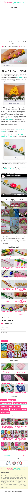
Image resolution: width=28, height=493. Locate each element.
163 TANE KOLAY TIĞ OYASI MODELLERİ (21, 427)
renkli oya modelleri (18, 240)
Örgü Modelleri (5, 409)
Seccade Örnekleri (5, 412)
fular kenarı (9, 119)
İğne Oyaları (23, 403)
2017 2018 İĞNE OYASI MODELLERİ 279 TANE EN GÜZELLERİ (7, 428)
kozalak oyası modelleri (9, 238)
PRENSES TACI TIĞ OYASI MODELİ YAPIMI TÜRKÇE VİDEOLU (20, 289)
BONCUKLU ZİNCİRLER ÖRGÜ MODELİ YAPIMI (7, 382)
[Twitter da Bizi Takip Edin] (10, 463)
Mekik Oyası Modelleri (14, 406)
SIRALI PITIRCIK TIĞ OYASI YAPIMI (7, 268)
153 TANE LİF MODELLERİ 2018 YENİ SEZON (7, 439)
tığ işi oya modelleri (8, 240)
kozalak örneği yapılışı (8, 236)
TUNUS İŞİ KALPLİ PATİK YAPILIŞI (20, 393)
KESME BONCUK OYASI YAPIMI (7, 300)
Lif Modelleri (4, 406)
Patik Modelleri (23, 409)
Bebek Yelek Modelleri (6, 403)
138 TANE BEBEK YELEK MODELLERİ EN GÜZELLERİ (7, 451)
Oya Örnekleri (12, 41)
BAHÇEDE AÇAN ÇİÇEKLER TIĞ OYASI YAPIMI (20, 278)
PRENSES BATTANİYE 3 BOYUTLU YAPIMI (21, 371)
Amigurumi (3, 400)
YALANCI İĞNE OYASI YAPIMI (20, 267)
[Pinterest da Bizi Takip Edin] (17, 463)
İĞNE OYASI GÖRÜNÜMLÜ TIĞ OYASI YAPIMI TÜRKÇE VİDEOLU (20, 313)
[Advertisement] (14, 25)
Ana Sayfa (5, 41)
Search (23, 455)
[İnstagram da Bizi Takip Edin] (14, 463)
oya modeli (19, 77)
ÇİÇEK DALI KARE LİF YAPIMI (7, 392)
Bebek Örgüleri (12, 400)
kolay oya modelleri (20, 238)
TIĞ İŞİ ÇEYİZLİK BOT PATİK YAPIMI (7, 371)
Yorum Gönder (4, 340)
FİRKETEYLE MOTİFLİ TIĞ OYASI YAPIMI (20, 257)
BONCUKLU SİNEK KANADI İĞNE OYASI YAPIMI (21, 382)
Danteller (16, 403)
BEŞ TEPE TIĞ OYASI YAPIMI (7, 311)
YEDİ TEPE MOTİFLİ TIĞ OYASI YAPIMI (7, 257)
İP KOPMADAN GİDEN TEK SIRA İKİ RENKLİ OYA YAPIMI (7, 289)
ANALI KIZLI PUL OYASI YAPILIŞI (7, 278)
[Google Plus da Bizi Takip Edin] (21, 463)
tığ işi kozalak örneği (20, 236)
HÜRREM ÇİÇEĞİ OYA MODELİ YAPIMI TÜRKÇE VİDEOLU (20, 301)
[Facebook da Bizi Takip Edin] (7, 463)
